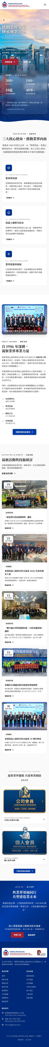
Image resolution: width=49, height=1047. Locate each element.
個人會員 (29, 990)
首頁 (3, 976)
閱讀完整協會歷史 (23, 432)
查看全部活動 (7, 473)
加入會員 (28, 1040)
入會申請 (29, 994)
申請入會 (27, 61)
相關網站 (5, 998)
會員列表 (5, 987)
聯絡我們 (31, 935)
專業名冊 (5, 983)
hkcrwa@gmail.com (12, 1025)
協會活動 (29, 998)
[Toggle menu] (45, 4)
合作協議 (29, 979)
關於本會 (5, 979)
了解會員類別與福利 (23, 871)
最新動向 (5, 990)
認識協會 (8, 61)
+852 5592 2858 (14, 1019)
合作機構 (5, 994)
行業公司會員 (31, 987)
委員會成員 (30, 976)
